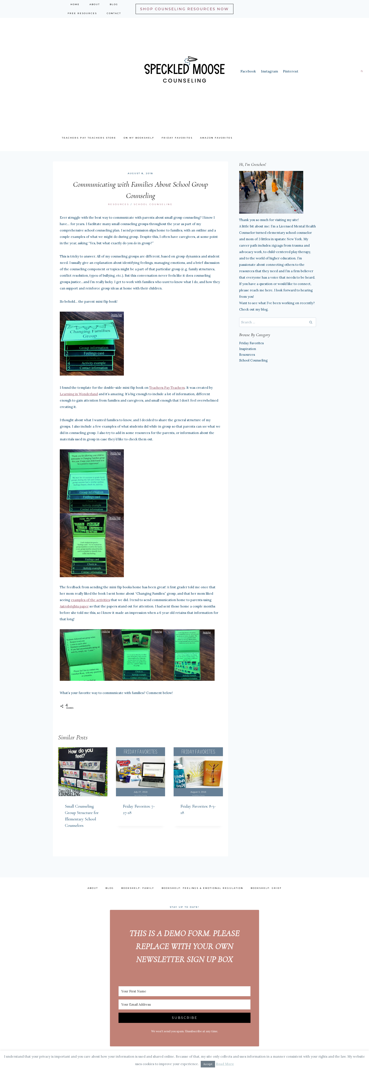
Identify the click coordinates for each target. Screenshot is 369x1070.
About (94, 4)
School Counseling (153, 204)
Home (75, 4)
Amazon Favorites (216, 137)
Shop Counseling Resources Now (184, 9)
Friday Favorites (177, 137)
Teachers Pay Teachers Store (89, 137)
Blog (114, 4)
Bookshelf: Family (137, 888)
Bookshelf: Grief (266, 888)
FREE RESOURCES (82, 13)
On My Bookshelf (139, 137)
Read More (225, 1064)
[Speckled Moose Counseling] (184, 71)
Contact (114, 13)
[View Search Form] (362, 71)
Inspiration (247, 349)
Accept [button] (207, 1064)
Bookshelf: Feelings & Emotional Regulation (202, 888)
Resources (118, 204)
